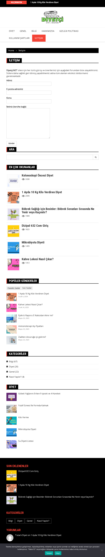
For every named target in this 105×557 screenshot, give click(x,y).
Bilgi (34, 31)
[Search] (96, 157)
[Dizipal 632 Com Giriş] (14, 230)
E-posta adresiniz (14, 89)
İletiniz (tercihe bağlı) (16, 106)
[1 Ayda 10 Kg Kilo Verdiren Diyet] (14, 197)
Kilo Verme (23, 417)
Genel (23, 31)
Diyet (12, 31)
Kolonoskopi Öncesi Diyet (37, 175)
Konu (9, 97)
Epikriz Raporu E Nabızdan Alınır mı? (35, 315)
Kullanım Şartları (19, 38)
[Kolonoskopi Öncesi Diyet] (14, 180)
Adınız (9, 80)
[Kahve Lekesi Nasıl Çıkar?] (14, 264)
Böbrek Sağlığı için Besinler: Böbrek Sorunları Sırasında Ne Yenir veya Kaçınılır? (58, 210)
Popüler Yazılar (14, 288)
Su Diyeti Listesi (25, 441)
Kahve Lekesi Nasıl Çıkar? (38, 259)
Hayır (58, 553)
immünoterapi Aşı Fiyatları (30, 326)
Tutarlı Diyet (21, 535)
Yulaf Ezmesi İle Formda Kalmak (33, 405)
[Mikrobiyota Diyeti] (14, 247)
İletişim (39, 38)
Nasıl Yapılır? (15, 376)
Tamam (49, 553)
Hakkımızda (48, 31)
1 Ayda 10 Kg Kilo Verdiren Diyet (44, 2)
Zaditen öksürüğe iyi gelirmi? (32, 337)
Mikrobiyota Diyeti (33, 242)
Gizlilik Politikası (68, 31)
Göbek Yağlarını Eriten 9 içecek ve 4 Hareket (39, 393)
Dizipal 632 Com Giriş (35, 225)
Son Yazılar (27, 288)
